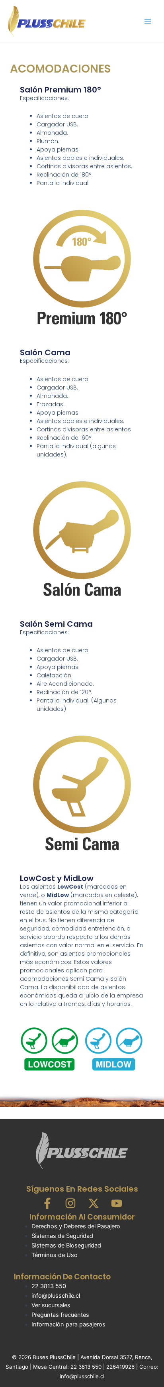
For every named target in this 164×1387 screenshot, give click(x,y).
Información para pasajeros (68, 1324)
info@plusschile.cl (55, 1295)
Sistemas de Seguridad (62, 1235)
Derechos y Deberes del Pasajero (75, 1226)
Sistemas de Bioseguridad (66, 1245)
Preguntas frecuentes (60, 1314)
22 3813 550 (48, 1286)
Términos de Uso (54, 1255)
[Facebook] (47, 1203)
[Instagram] (70, 1203)
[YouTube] (116, 1203)
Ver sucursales (50, 1305)
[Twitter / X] (93, 1203)
